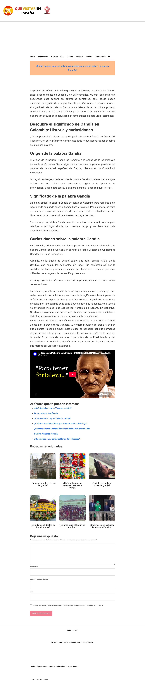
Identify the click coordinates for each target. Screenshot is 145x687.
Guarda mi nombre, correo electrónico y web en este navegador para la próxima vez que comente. (68, 605)
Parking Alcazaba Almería (46, 434)
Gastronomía (100, 56)
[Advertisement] (72, 37)
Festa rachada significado (46, 413)
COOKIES (55, 642)
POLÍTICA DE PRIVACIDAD (70, 642)
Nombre (34, 566)
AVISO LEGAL (72, 630)
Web (32, 591)
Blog (62, 56)
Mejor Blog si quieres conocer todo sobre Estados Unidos (54, 666)
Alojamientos (43, 56)
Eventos (89, 56)
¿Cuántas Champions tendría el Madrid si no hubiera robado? (62, 429)
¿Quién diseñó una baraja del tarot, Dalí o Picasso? (57, 439)
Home (32, 56)
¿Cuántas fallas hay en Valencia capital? (52, 418)
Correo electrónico (40, 579)
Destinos (79, 56)
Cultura (70, 56)
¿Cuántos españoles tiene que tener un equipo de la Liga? (60, 423)
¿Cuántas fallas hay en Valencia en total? (53, 408)
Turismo (54, 56)
